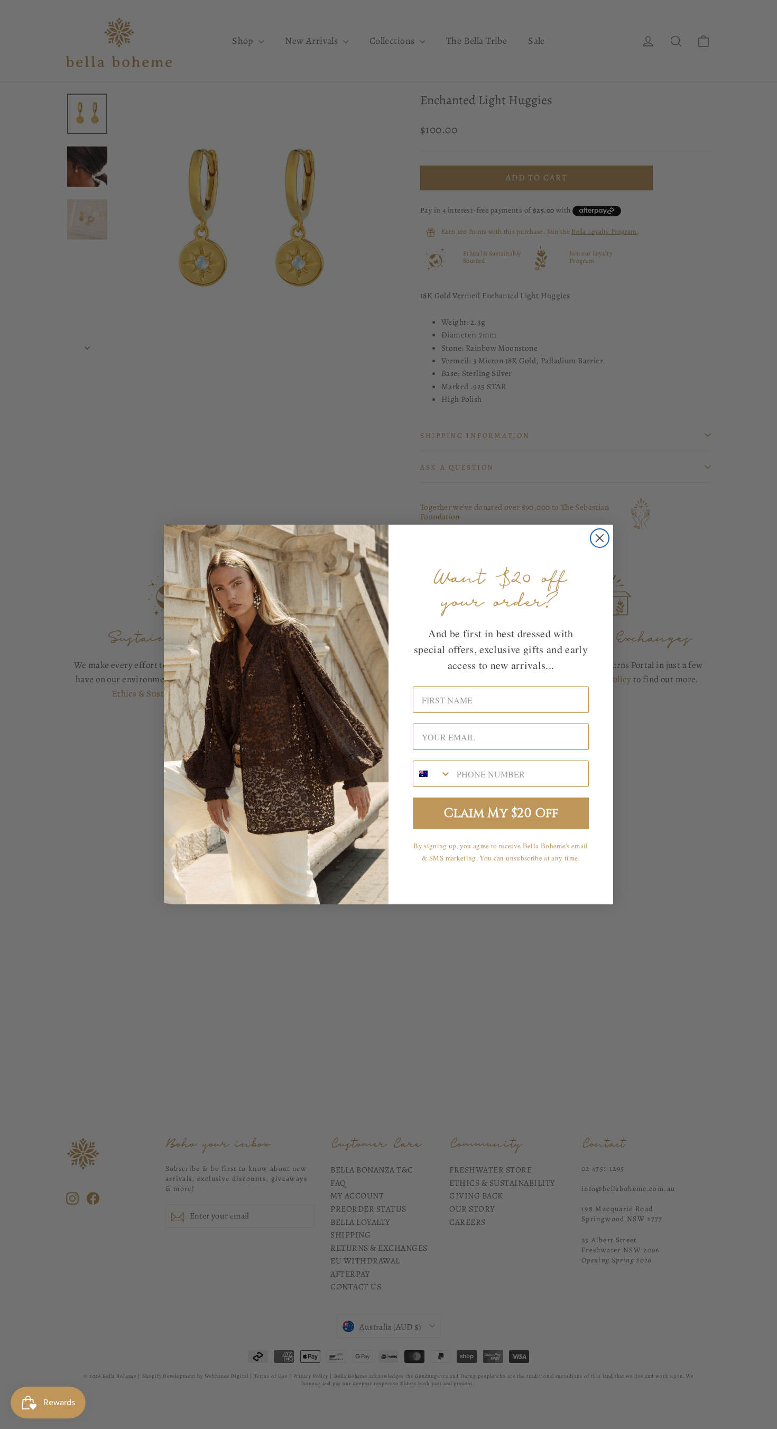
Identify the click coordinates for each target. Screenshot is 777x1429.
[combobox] (432, 773)
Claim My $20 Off (501, 813)
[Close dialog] (599, 538)
